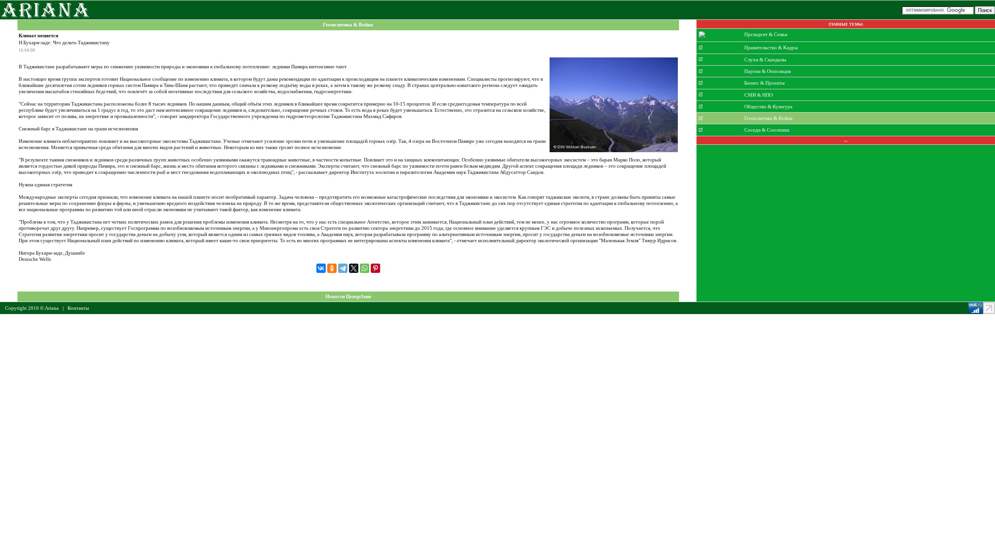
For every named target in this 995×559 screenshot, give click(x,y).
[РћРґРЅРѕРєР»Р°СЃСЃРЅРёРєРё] (332, 268)
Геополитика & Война (348, 25)
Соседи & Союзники (766, 130)
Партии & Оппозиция (767, 71)
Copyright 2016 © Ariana (32, 308)
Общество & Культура (768, 106)
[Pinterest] (375, 268)
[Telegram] (342, 268)
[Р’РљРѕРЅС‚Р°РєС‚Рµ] (321, 268)
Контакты (78, 308)
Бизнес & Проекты (764, 83)
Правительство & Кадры (771, 47)
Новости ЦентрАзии (348, 296)
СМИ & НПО (758, 94)
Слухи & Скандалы (765, 59)
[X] (353, 268)
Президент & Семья (765, 34)
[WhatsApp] (364, 268)
